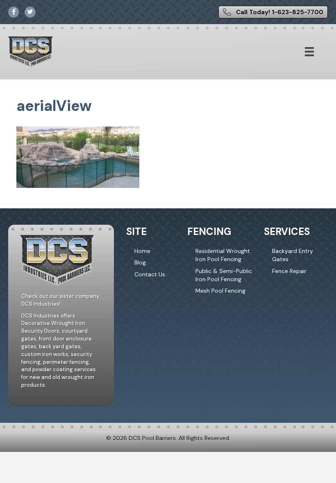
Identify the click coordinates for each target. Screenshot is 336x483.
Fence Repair (289, 271)
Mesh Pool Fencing (220, 290)
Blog (140, 262)
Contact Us (149, 274)
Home (142, 251)
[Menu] (309, 51)
